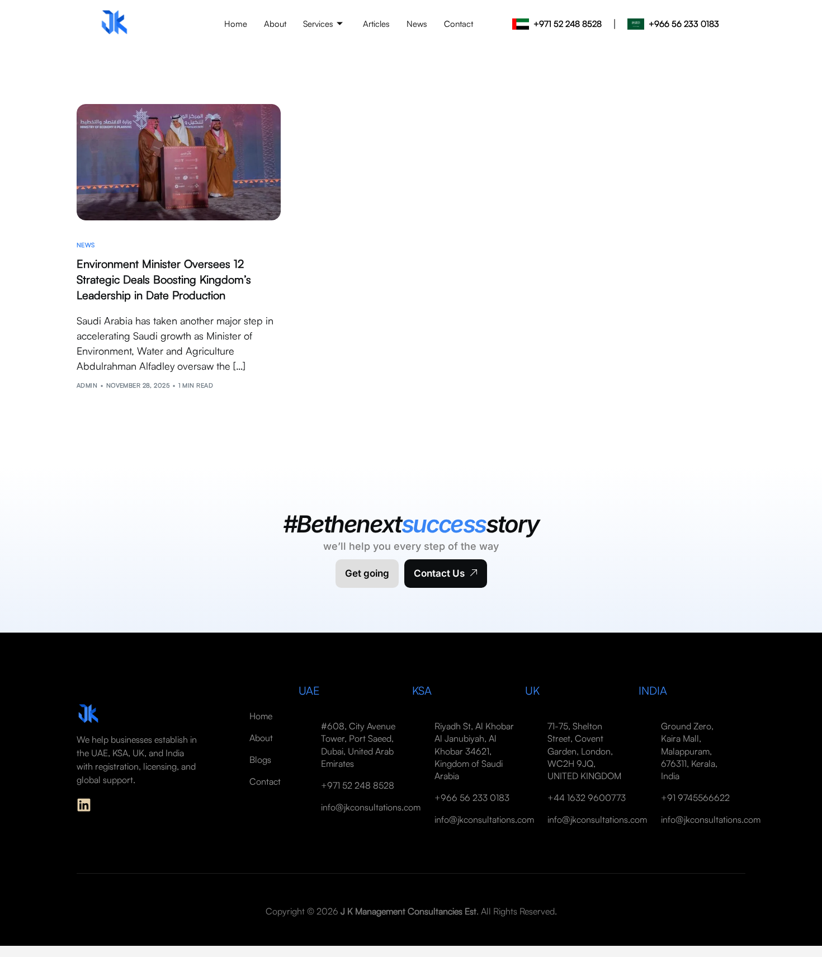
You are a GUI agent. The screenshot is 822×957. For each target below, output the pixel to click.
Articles (376, 23)
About (275, 23)
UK (532, 690)
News (417, 23)
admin (87, 385)
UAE (309, 690)
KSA (422, 690)
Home (235, 23)
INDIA (653, 690)
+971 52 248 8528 (567, 23)
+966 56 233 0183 (684, 23)
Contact (458, 23)
